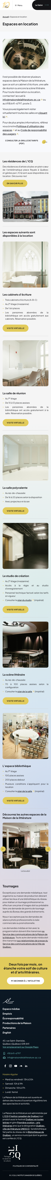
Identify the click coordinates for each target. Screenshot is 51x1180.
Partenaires (9, 1028)
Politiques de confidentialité (25, 1166)
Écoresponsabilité (13, 1018)
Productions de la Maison (17, 1023)
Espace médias (11, 1009)
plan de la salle (25, 691)
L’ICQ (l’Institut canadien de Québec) (21, 1116)
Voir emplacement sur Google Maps (20, 1047)
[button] (3, 849)
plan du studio (25, 600)
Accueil (6, 17)
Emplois (7, 1013)
